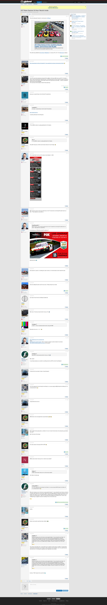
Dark (54, 598)
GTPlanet (48, 18)
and (65, 56)
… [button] (25, 14)
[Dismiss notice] (85, 6)
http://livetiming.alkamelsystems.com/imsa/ (37, 342)
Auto (58, 598)
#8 (67, 153)
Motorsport (73, 38)
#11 (67, 268)
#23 (67, 442)
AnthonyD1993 (34, 485)
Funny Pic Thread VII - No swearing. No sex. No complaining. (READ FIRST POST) (79, 26)
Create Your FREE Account (53, 7)
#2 (67, 61)
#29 (67, 533)
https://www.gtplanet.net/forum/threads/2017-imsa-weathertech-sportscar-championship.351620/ (47, 63)
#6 (67, 123)
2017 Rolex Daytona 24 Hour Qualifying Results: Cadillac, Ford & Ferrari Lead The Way (48, 45)
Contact (40, 600)
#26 (67, 483)
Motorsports (62, 52)
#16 (67, 337)
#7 (67, 137)
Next (30, 14)
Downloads (45, 2)
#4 (67, 92)
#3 (67, 76)
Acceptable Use (61, 600)
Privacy (67, 600)
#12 (67, 282)
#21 (67, 414)
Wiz (32, 139)
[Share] (66, 16)
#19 (67, 384)
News (35, 2)
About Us (45, 600)
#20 (67, 399)
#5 (67, 105)
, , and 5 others (62, 502)
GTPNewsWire (24, 12)
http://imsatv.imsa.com (34, 112)
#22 (67, 429)
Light (49, 598)
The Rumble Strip (74, 29)
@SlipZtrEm (47, 52)
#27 (67, 507)
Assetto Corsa (74, 24)
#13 (67, 295)
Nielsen (33, 471)
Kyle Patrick (42, 52)
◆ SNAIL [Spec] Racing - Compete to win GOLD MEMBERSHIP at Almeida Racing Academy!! (79, 16)
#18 (67, 369)
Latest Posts (73, 14)
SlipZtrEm (34, 535)
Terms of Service (54, 600)
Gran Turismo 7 (74, 34)
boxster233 (34, 107)
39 (27, 14)
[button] (41, 2)
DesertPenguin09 (35, 225)
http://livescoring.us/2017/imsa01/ (36, 341)
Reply (67, 58)
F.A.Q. (49, 600)
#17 (67, 351)
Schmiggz (34, 324)
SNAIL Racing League (75, 19)
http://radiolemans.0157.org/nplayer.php (37, 339)
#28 (67, 519)
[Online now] (24, 390)
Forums (38, 2)
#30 (67, 557)
